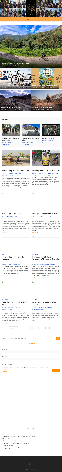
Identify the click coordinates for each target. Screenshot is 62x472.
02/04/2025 (10, 109)
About (26, 469)
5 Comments (49, 109)
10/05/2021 (10, 262)
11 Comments (49, 307)
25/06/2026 (14, 87)
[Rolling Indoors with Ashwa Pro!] (46, 201)
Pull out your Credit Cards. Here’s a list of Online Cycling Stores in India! (16, 84)
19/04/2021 (10, 307)
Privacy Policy (31, 367)
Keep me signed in (7, 364)
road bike (42, 309)
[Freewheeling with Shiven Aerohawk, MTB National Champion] (46, 244)
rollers (46, 218)
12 (37, 328)
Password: (4, 356)
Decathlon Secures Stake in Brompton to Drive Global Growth (17, 447)
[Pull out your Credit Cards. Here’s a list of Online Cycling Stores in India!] (15, 78)
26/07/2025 (10, 142)
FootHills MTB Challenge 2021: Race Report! (16, 303)
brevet (4, 175)
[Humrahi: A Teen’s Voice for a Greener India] (11, 130)
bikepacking (5, 264)
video (4, 218)
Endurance (5, 168)
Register (4, 369)
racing (56, 173)
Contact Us (34, 469)
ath (34, 309)
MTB (33, 168)
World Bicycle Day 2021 (48, 138)
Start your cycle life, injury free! (42, 107)
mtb (54, 173)
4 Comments (48, 216)
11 (34, 328)
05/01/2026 (11, 65)
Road (36, 299)
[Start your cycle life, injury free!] (46, 100)
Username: (4, 349)
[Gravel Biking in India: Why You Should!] (46, 289)
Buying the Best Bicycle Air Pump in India (45, 85)
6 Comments (22, 87)
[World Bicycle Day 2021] (51, 130)
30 (44, 328)
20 (41, 328)
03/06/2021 (51, 140)
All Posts (5, 134)
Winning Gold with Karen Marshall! (45, 170)
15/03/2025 (41, 109)
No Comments (52, 87)
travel (19, 264)
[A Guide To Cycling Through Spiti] (15, 100)
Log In (56, 371)
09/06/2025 (43, 87)
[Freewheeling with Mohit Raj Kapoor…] (16, 244)
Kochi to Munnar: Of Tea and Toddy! (16, 63)
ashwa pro (36, 218)
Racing (36, 168)
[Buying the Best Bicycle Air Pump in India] (46, 78)
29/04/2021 (41, 262)
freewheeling (9, 175)
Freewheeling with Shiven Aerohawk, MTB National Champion (46, 258)
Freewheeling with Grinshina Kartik (15, 170)
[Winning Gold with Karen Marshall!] (46, 158)
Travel (3, 61)
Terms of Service (41, 367)
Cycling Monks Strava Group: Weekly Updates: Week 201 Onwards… (19, 436)
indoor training (41, 218)
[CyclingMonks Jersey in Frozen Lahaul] (31, 130)
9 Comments (18, 109)
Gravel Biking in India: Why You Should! (44, 303)
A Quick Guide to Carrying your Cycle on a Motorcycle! (15, 440)
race (11, 309)
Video (9, 134)
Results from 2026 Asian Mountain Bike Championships (16, 443)
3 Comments (18, 262)
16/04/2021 (41, 307)
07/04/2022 (30, 142)
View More (6, 189)
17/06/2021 (10, 173)
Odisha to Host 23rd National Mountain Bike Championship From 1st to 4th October (23, 433)
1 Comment (18, 65)
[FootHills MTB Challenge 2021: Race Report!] (16, 289)
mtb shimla (46, 264)
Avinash (5, 65)
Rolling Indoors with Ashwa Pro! (44, 214)
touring (15, 264)
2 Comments (18, 173)
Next (59, 120)
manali (40, 264)
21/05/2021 (41, 216)
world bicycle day (9, 218)
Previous (57, 120)
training (49, 218)
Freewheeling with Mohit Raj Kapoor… (13, 258)
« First (20, 328)
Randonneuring (15, 175)
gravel (36, 309)
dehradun (5, 309)
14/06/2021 (41, 173)
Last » (51, 328)
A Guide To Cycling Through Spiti (11, 107)
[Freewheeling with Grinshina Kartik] (16, 158)
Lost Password (5, 371)
